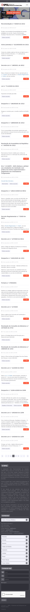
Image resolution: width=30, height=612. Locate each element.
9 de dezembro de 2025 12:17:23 (10, 222)
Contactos (3, 609)
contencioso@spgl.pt (18, 533)
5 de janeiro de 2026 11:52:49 (9, 69)
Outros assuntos (6, 37)
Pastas (4, 16)
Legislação (9, 16)
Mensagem (4, 582)
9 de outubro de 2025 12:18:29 (9, 371)
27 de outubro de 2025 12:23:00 (9, 331)
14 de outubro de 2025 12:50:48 (9, 352)
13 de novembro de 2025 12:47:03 (10, 262)
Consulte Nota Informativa (7, 181)
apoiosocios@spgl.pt (14, 531)
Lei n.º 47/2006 (8, 375)
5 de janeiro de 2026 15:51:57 (9, 27)
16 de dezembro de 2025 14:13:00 (10, 126)
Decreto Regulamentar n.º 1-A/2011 (13, 226)
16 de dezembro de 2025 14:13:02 (10, 107)
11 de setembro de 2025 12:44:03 (10, 440)
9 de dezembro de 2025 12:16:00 (10, 242)
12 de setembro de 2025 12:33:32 (10, 416)
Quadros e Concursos (7, 405)
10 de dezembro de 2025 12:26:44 (10, 194)
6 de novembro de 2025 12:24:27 (10, 286)
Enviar (4, 600)
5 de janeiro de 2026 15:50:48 (9, 48)
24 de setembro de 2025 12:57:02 (10, 394)
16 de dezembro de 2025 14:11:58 (10, 149)
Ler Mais (26, 37)
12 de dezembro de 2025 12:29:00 (10, 177)
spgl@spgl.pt (13, 528)
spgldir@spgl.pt (9, 530)
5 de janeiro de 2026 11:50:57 (9, 90)
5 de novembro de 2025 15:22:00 (10, 310)
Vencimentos (5, 183)
